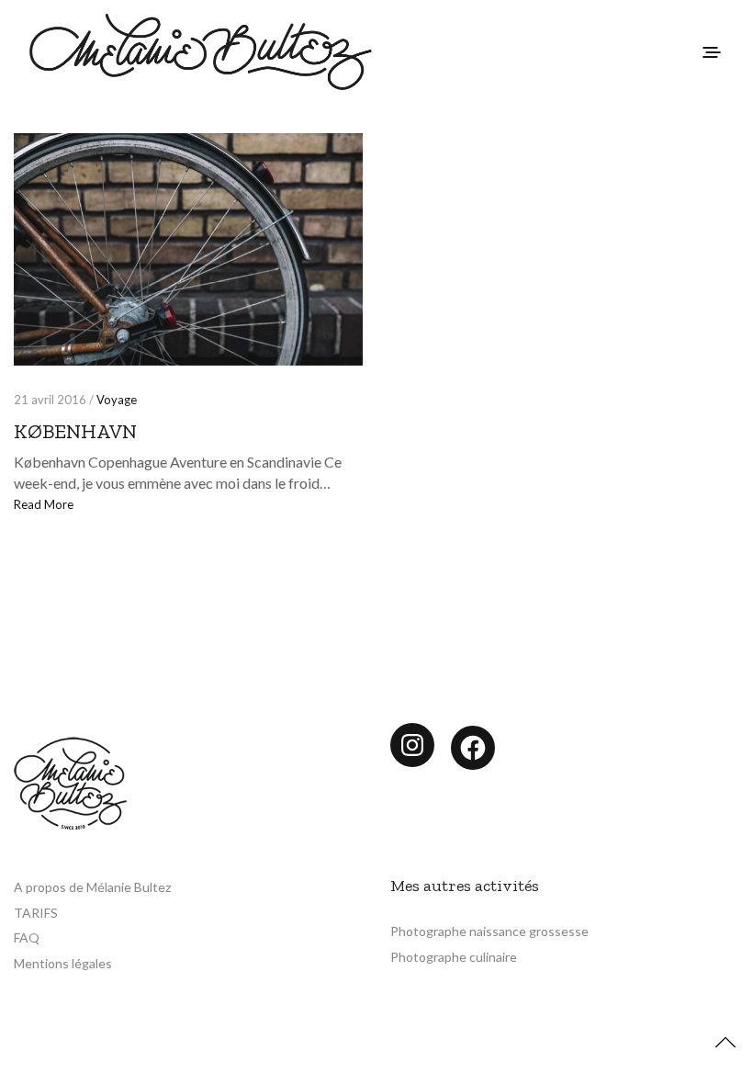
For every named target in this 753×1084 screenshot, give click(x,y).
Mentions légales (63, 963)
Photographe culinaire (453, 957)
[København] (188, 249)
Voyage (116, 399)
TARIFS (36, 912)
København (75, 431)
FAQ (26, 937)
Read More (43, 504)
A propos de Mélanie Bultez (92, 887)
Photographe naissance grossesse (489, 931)
